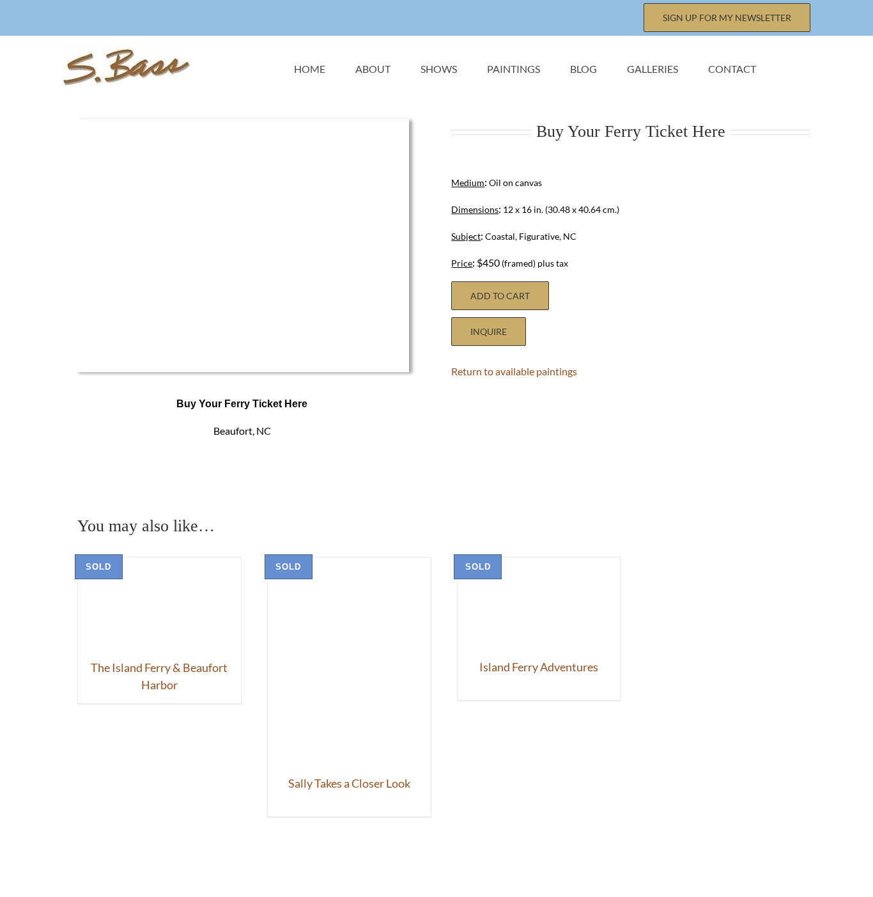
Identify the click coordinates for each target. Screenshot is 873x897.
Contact (699, 863)
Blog (548, 863)
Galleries (618, 863)
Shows (297, 863)
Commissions (467, 863)
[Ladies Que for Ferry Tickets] (242, 130)
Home (166, 863)
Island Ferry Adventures (538, 667)
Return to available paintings (514, 371)
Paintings (373, 863)
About (230, 863)
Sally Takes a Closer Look (349, 783)
